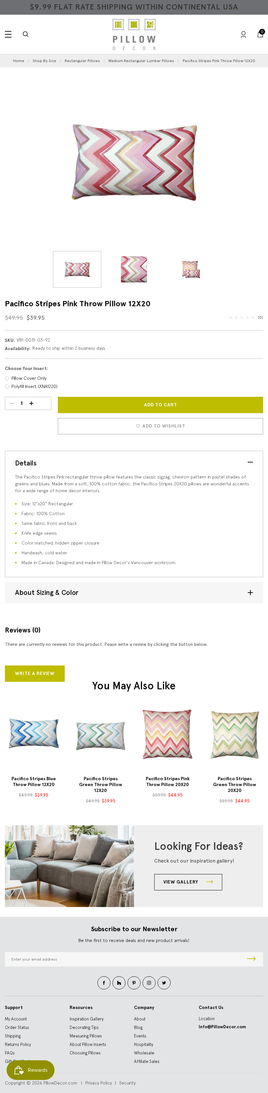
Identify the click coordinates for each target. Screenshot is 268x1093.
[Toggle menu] (8, 34)
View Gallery (181, 882)
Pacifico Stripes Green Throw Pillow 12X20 (100, 784)
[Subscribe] (251, 959)
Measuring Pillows (86, 1036)
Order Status (17, 1027)
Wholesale (144, 1053)
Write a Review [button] (35, 673)
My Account (16, 1019)
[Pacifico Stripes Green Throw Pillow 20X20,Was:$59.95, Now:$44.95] (234, 734)
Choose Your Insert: (26, 368)
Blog (138, 1027)
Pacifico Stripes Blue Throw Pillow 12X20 (33, 781)
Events (140, 1036)
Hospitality (143, 1044)
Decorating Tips (84, 1027)
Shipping (13, 1036)
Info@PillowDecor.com (222, 1026)
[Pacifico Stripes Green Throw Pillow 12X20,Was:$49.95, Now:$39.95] (100, 734)
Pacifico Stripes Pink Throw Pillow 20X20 (168, 781)
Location (207, 1018)
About (139, 1019)
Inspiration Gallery (87, 1019)
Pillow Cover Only (28, 378)
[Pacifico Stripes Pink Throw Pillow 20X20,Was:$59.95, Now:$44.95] (167, 734)
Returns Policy (18, 1044)
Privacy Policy (98, 1082)
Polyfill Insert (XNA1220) (34, 386)
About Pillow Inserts (88, 1044)
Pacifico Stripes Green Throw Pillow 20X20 (234, 784)
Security (127, 1082)
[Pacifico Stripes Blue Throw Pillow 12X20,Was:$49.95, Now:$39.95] (33, 734)
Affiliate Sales (146, 1061)
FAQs (10, 1053)
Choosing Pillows (85, 1053)
